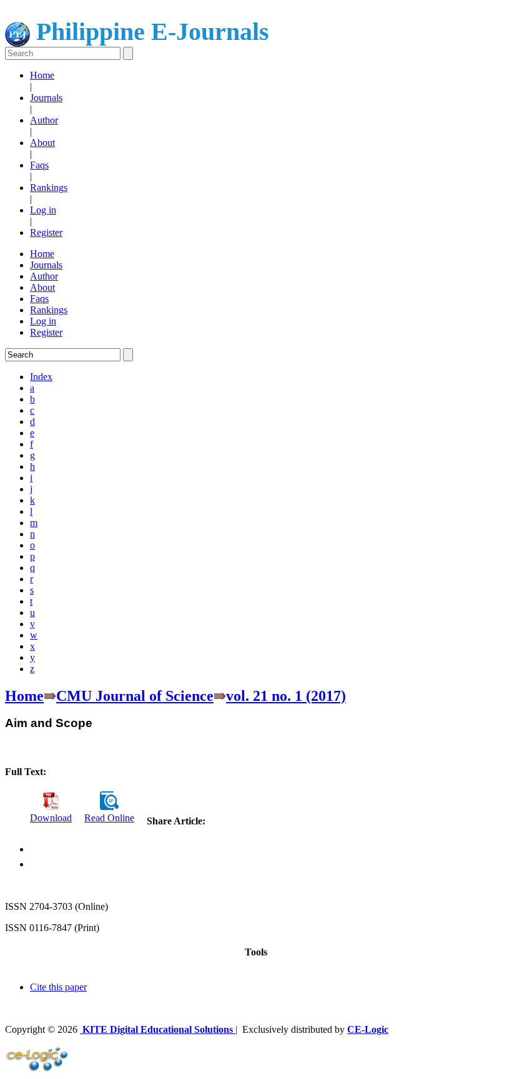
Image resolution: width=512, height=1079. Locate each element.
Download (51, 818)
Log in (43, 210)
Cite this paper (58, 987)
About (42, 142)
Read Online (109, 818)
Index (41, 376)
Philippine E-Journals (149, 31)
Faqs (39, 165)
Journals (46, 97)
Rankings (48, 187)
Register (46, 232)
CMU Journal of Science (135, 696)
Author (44, 120)
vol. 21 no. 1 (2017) (286, 696)
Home (42, 75)
